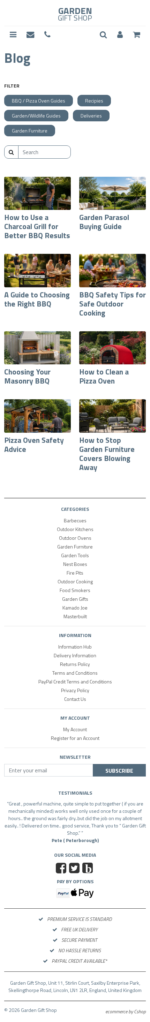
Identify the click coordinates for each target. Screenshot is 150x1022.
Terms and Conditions (75, 672)
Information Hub (75, 646)
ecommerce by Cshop (125, 1011)
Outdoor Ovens (75, 538)
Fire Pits (75, 572)
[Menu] (13, 35)
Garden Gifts (75, 599)
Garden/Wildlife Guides (36, 115)
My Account (75, 729)
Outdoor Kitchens (75, 529)
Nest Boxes (75, 564)
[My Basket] (136, 35)
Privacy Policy (75, 690)
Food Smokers (75, 590)
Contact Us (75, 699)
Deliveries (91, 115)
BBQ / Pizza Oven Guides (38, 100)
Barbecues (75, 520)
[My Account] (120, 35)
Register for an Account (75, 738)
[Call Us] (47, 35)
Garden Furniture (29, 130)
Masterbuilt (75, 616)
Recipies (94, 100)
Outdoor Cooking (75, 581)
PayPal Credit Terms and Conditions (75, 681)
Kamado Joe (75, 607)
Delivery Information (75, 655)
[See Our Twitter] (75, 869)
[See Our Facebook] (62, 869)
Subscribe (119, 770)
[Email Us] (30, 35)
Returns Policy (75, 664)
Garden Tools (75, 555)
